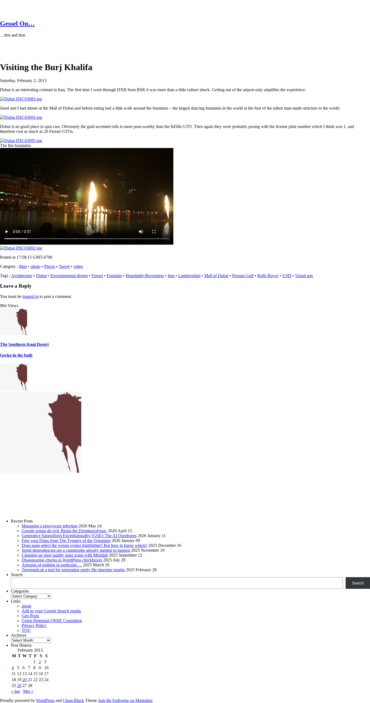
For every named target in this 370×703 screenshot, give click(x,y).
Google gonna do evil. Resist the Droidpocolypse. (64, 530)
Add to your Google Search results (51, 611)
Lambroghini (189, 275)
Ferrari (97, 275)
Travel (64, 266)
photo (35, 266)
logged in (30, 296)
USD (286, 275)
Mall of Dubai (216, 275)
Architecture (21, 275)
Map (23, 266)
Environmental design (69, 275)
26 (19, 685)
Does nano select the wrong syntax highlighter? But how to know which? (84, 545)
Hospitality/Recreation (145, 275)
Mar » (28, 691)
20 (24, 679)
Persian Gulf (243, 275)
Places (49, 266)
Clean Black (73, 700)
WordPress (45, 700)
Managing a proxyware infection (49, 526)
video (78, 266)
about (26, 606)
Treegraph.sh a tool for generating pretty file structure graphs (73, 569)
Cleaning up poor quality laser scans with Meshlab (65, 555)
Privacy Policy (34, 625)
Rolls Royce (267, 275)
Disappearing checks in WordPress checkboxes (62, 560)
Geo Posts (30, 615)
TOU (26, 630)
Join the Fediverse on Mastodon (125, 700)
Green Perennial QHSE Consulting (52, 620)
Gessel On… (17, 23)
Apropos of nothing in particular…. (52, 565)
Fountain (114, 275)
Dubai (41, 275)
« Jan (15, 691)
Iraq (171, 275)
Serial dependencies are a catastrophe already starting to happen (76, 550)
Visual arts (304, 275)
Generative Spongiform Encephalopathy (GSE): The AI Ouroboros (79, 535)
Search (16, 574)
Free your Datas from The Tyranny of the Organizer (66, 540)
